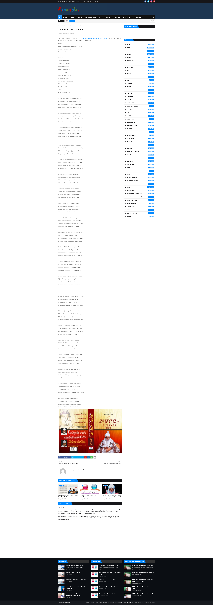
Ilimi (138, 112)
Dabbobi (138, 83)
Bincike (138, 73)
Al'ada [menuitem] (65, 17)
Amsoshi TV (138, 60)
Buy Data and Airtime (150, 602)
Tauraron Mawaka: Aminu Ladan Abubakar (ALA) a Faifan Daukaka (112, 496)
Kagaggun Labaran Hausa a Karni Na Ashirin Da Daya (68, 496)
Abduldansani (62, 33)
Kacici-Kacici (138, 119)
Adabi (138, 47)
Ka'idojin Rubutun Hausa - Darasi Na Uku (143, 594)
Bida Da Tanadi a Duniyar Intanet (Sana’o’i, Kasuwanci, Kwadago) (74, 566)
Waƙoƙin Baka (138, 190)
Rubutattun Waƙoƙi (138, 151)
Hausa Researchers (138, 106)
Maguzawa (138, 145)
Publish (83, 1)
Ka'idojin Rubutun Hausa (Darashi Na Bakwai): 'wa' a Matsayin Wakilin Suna (142, 566)
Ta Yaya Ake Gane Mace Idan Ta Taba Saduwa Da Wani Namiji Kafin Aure (109, 566)
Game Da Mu (71, 1)
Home (59, 1)
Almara (138, 57)
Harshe (138, 99)
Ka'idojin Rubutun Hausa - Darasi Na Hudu (142, 587)
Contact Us (95, 1)
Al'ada (138, 54)
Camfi (138, 80)
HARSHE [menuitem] (80, 17)
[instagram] (151, 1)
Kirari (138, 132)
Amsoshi (68, 602)
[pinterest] (154, 1)
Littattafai (138, 138)
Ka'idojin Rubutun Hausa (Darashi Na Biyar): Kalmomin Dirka (142, 580)
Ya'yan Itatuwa (138, 203)
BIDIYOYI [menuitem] (100, 17)
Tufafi (138, 174)
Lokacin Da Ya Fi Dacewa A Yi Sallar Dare (88, 496)
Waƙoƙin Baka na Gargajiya (138, 193)
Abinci (138, 44)
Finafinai (138, 90)
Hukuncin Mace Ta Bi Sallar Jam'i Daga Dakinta (87, 21)
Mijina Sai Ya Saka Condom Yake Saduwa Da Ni (110, 573)
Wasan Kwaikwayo (138, 180)
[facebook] (145, 1)
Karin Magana (138, 122)
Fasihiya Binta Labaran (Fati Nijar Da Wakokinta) (75, 587)
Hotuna (138, 109)
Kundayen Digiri (138, 135)
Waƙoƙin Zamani (65, 26)
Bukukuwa (138, 77)
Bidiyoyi (138, 70)
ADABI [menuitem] (72, 17)
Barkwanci (138, 67)
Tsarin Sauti (138, 164)
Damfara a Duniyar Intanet (73, 572)
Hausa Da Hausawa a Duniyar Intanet (75, 579)
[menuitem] (60, 17)
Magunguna (138, 142)
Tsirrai (138, 167)
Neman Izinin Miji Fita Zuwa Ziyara (108, 586)
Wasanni (138, 184)
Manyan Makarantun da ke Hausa (118, 602)
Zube (138, 210)
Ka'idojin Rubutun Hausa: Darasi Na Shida (143, 572)
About (92, 602)
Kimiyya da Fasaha (138, 125)
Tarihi (138, 158)
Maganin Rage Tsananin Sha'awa (108, 594)
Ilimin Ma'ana (138, 116)
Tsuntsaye (138, 171)
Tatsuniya (138, 161)
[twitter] (148, 1)
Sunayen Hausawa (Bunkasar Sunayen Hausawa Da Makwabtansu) (76, 594)
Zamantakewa (138, 206)
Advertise (89, 1)
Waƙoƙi (138, 187)
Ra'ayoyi (138, 148)
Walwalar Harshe (138, 177)
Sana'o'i (138, 154)
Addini (138, 51)
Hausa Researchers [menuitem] (128, 17)
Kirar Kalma (138, 129)
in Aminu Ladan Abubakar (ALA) (97, 38)
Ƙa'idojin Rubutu (138, 213)
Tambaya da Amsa (139, 602)
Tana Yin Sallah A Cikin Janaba (107, 579)
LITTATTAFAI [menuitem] (116, 17)
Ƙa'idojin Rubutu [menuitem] (90, 17)
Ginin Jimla (138, 96)
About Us (64, 1)
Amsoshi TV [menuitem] (139, 17)
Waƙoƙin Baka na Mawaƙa (138, 197)
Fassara (138, 86)
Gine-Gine (138, 93)
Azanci (138, 64)
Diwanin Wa (81, 38)
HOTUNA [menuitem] (108, 17)
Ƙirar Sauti (138, 216)
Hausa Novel (138, 103)
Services (78, 1)
